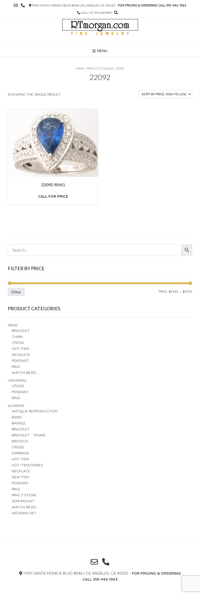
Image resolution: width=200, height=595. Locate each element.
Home (80, 68)
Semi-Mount (23, 501)
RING (16, 366)
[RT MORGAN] (100, 31)
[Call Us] (23, 5)
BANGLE (19, 423)
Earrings (20, 453)
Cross (18, 342)
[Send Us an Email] (16, 5)
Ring (16, 397)
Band (17, 417)
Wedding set (24, 513)
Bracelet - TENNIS (29, 435)
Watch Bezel (24, 372)
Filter (16, 292)
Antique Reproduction (35, 411)
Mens (12, 325)
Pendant (20, 360)
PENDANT (20, 391)
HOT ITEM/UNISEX (27, 465)
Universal (17, 380)
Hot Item (20, 348)
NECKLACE (21, 471)
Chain (17, 336)
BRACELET (21, 330)
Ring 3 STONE (24, 495)
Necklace (21, 354)
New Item (20, 477)
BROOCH (20, 441)
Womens (16, 405)
